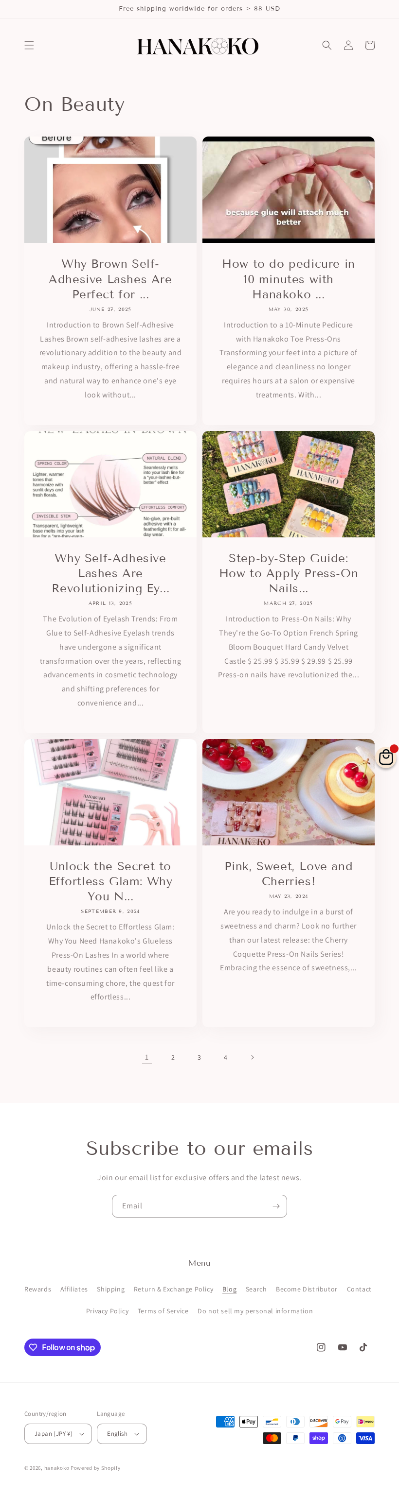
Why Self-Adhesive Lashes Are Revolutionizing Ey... (111, 573)
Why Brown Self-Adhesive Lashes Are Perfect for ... (110, 279)
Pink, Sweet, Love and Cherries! (288, 873)
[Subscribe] (276, 1206)
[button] (29, 45)
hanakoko (57, 1467)
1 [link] (147, 1057)
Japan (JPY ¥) (54, 1433)
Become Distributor (307, 1289)
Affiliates (74, 1289)
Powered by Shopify (96, 1467)
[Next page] (252, 1057)
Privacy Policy (107, 1311)
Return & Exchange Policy (173, 1289)
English (117, 1433)
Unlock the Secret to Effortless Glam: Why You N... (111, 881)
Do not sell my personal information (255, 1311)
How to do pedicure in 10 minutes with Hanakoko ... (288, 279)
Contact (359, 1289)
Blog (229, 1289)
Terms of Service (163, 1311)
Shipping (111, 1289)
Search (256, 1289)
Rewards (37, 1289)
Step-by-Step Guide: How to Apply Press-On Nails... (289, 573)
